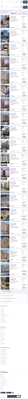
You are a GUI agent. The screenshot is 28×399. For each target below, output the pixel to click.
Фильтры (22, 6)
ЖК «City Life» (23, 196)
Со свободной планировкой (4, 315)
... (7, 291)
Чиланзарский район (3, 357)
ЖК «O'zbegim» (23, 210)
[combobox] (13, 7)
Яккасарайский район (4, 361)
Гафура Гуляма (3, 339)
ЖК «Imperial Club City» (23, 237)
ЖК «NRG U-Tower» (23, 31)
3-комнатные (2, 311)
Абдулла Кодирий (3, 328)
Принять (18, 396)
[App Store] (3, 392)
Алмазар (2, 332)
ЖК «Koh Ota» (23, 141)
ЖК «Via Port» (23, 127)
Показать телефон (24, 27)
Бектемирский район (3, 350)
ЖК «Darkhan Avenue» (23, 168)
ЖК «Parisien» (23, 251)
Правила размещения (4, 384)
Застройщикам (3, 383)
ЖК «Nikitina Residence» (23, 17)
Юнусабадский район (4, 360)
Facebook (2, 389)
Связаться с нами (3, 377)
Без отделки (2, 317)
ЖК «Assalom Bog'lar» (23, 114)
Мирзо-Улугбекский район (4, 353)
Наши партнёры (3, 379)
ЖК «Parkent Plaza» (23, 86)
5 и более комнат (3, 314)
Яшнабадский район (3, 364)
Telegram (2, 386)
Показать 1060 (25, 7)
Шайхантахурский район (4, 358)
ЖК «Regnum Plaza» (23, 59)
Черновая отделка (3, 318)
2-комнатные (2, 310)
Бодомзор (2, 336)
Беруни (2, 335)
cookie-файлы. (14, 396)
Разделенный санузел (4, 322)
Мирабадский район (3, 351)
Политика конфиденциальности (5, 382)
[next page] (10, 291)
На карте (14, 13)
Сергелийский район (3, 354)
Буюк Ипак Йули (3, 338)
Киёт (1, 342)
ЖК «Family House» (23, 265)
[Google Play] (8, 392)
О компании (2, 376)
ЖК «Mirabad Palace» (23, 155)
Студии (2, 307)
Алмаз (1, 331)
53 (8, 291)
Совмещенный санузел (4, 321)
